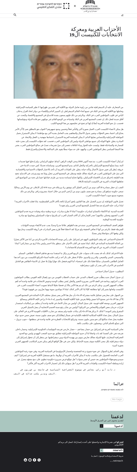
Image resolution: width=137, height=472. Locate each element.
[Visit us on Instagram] (29, 461)
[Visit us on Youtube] (25, 461)
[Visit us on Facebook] (34, 461)
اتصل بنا (94, 456)
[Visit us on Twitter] (39, 461)
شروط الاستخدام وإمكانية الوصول (111, 456)
